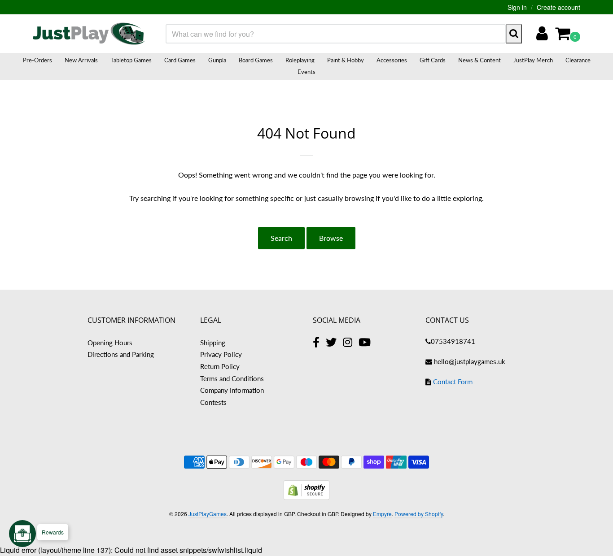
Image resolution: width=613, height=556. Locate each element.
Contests (213, 402)
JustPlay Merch (533, 60)
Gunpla (217, 60)
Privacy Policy (221, 354)
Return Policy (220, 366)
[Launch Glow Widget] (22, 533)
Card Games (180, 60)
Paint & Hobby (345, 60)
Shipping (212, 343)
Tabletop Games (131, 60)
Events (306, 71)
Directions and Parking (121, 354)
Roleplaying (300, 60)
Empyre (382, 513)
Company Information (232, 390)
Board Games (256, 60)
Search (281, 238)
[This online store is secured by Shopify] (306, 497)
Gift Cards (433, 60)
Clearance (578, 60)
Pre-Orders (37, 60)
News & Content (479, 60)
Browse (331, 238)
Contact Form (453, 382)
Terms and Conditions (232, 378)
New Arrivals (81, 60)
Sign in (517, 7)
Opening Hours (110, 343)
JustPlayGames (207, 513)
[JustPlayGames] (89, 33)
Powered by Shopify (418, 513)
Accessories (392, 60)
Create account (558, 7)
